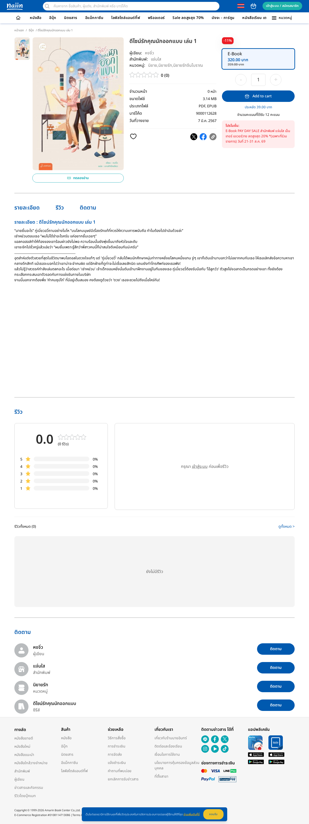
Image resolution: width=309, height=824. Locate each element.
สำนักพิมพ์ (22, 771)
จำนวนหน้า (138, 91)
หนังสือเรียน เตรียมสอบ (261, 18)
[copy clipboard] (212, 136)
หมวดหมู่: (137, 65)
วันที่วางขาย (139, 121)
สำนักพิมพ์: (138, 59)
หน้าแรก (19, 30)
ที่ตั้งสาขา (161, 776)
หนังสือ (35, 18)
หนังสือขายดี (23, 738)
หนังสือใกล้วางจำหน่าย (31, 763)
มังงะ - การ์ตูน (223, 18)
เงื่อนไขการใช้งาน (167, 754)
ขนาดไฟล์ (137, 99)
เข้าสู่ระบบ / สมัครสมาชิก (282, 5)
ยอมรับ (213, 814)
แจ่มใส (156, 59)
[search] (47, 6)
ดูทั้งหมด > (286, 526)
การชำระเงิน (116, 746)
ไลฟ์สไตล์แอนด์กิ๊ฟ (125, 18)
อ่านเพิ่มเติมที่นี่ (191, 814)
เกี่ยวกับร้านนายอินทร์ (170, 738)
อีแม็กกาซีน (94, 18)
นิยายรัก (165, 65)
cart (253, 6)
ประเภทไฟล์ (138, 106)
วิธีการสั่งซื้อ (117, 738)
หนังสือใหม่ (22, 746)
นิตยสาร (70, 18)
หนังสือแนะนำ (24, 755)
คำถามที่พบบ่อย (119, 771)
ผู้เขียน (19, 779)
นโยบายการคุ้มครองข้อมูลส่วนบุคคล (176, 765)
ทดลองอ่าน (81, 178)
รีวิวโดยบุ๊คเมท (25, 796)
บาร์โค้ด (135, 113)
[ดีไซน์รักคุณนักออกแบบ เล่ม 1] (193, 136)
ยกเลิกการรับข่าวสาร (123, 779)
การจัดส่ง (115, 754)
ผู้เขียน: (135, 53)
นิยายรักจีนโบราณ (188, 65)
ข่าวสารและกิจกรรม (28, 787)
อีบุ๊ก (52, 18)
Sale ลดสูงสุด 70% (188, 18)
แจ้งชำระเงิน (117, 763)
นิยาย (152, 65)
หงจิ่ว (149, 53)
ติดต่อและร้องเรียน (168, 746)
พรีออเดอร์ (156, 18)
